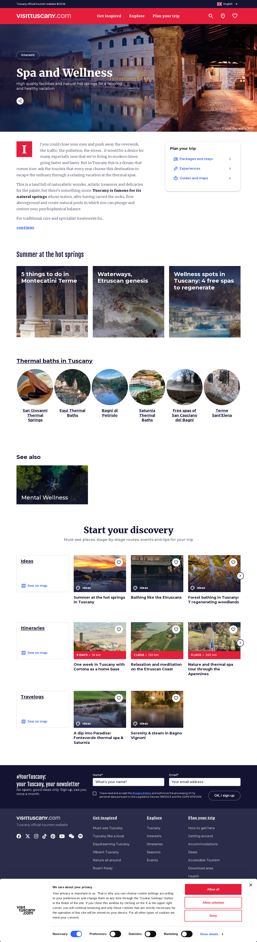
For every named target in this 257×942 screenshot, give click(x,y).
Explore (154, 818)
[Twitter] (27, 836)
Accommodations (203, 844)
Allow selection (213, 902)
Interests (154, 836)
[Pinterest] (53, 836)
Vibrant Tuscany (106, 852)
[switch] (115, 934)
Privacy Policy (142, 793)
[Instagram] (36, 836)
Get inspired (105, 818)
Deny (213, 915)
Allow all (213, 889)
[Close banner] (250, 885)
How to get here (201, 828)
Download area (200, 868)
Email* (173, 775)
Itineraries (155, 844)
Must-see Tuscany (108, 828)
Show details (209, 934)
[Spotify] (80, 836)
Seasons (154, 852)
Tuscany (153, 828)
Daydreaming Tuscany (111, 844)
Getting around (200, 836)
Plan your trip (201, 818)
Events (152, 860)
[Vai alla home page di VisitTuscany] (43, 16)
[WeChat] (71, 836)
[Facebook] (18, 836)
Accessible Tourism (204, 860)
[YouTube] (62, 836)
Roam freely (103, 868)
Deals (192, 852)
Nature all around (107, 860)
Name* (98, 775)
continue (25, 227)
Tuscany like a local (108, 836)
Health (193, 876)
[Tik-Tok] (44, 836)
